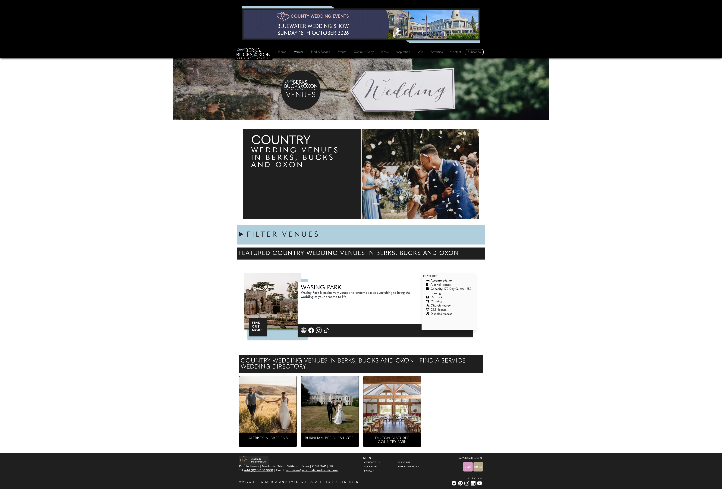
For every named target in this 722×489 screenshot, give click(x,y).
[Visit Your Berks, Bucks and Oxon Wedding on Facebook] (454, 483)
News (385, 52)
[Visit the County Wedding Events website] (468, 466)
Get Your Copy (364, 52)
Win (420, 52)
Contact (455, 52)
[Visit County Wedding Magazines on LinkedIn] (473, 483)
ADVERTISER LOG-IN (470, 458)
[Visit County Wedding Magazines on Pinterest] (461, 483)
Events (342, 52)
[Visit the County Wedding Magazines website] (478, 466)
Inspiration (403, 52)
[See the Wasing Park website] (304, 330)
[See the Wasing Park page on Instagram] (319, 330)
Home (282, 52)
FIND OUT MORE (257, 327)
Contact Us (372, 463)
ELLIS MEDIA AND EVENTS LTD (282, 482)
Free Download (408, 467)
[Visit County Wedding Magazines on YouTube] (480, 483)
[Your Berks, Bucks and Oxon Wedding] (254, 54)
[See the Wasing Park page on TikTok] (326, 330)
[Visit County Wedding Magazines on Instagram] (467, 483)
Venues (298, 52)
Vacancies (371, 467)
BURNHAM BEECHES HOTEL (330, 438)
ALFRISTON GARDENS (268, 438)
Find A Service (320, 52)
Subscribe (474, 52)
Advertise (437, 52)
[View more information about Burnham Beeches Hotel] (330, 404)
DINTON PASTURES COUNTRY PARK (392, 440)
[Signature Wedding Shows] (361, 24)
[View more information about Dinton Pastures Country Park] (392, 404)
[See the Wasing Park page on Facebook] (311, 330)
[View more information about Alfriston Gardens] (268, 404)
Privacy (369, 471)
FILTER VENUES (283, 234)
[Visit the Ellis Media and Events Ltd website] (253, 460)
